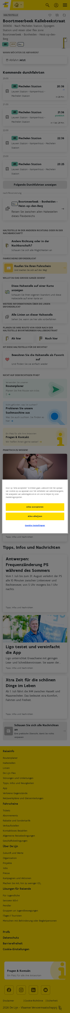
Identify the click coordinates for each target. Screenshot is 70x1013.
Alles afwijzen (35, 516)
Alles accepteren (35, 507)
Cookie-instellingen (35, 525)
